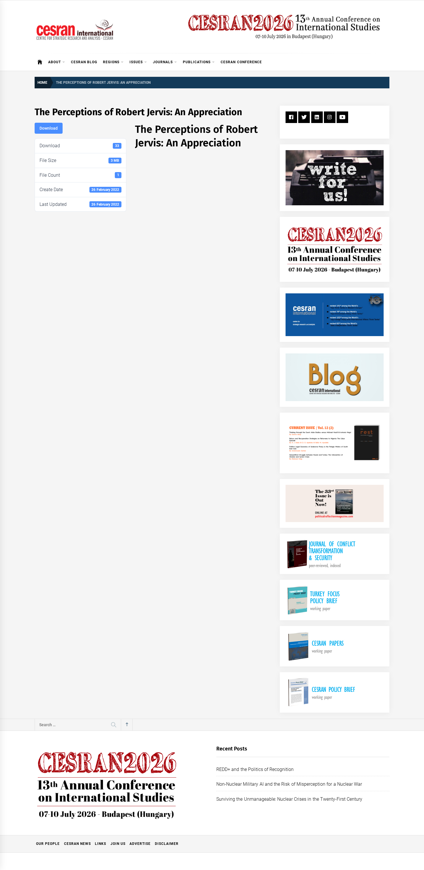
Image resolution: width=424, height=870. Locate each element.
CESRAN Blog (84, 62)
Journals (163, 62)
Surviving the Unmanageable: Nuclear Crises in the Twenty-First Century (289, 799)
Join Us (117, 844)
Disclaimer (167, 844)
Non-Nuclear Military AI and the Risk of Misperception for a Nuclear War (289, 784)
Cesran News (77, 844)
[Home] (40, 62)
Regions (111, 62)
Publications (197, 62)
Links (100, 844)
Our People (48, 844)
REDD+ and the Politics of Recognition (255, 769)
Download (49, 128)
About (54, 62)
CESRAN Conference (241, 62)
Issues (136, 62)
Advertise (140, 844)
